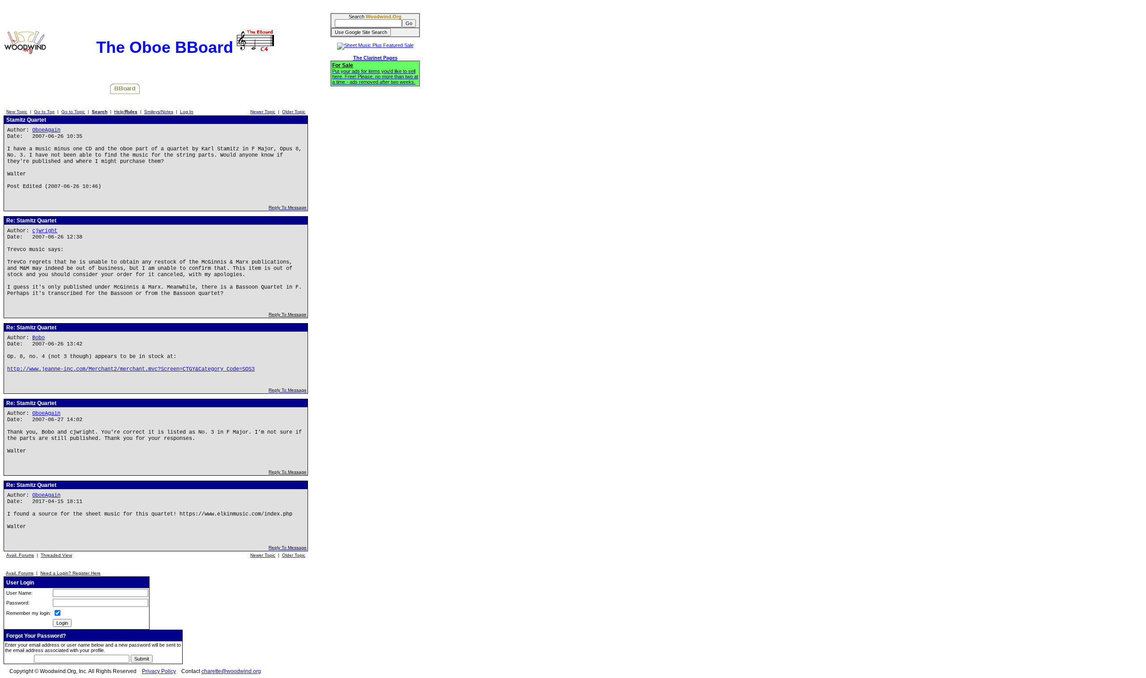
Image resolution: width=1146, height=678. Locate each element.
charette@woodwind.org (231, 671)
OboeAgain (46, 130)
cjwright (44, 231)
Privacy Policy (159, 671)
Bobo (38, 338)
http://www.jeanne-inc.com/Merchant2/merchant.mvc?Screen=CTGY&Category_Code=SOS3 (131, 369)
